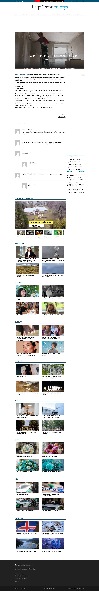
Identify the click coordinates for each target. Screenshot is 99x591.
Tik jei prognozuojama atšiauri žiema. (75, 166)
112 (16, 479)
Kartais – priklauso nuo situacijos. (75, 164)
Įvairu (17, 440)
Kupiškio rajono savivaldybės (22, 74)
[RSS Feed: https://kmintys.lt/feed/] (16, 581)
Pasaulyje (19, 518)
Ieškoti (82, 75)
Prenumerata (72, 1)
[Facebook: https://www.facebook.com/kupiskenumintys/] (22, 1)
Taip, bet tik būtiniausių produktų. (75, 162)
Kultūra (18, 283)
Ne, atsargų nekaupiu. (73, 167)
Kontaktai (82, 1)
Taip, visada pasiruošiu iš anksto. (75, 161)
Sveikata (18, 322)
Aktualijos (19, 243)
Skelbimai (17, 588)
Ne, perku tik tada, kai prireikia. (74, 169)
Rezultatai (82, 171)
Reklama (77, 1)
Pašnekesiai (23, 588)
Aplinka (18, 400)
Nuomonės (19, 361)
